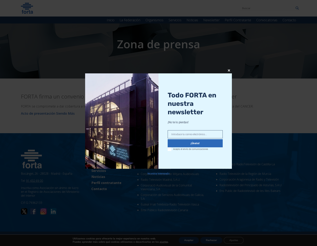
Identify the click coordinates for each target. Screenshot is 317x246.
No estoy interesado (158, 173)
